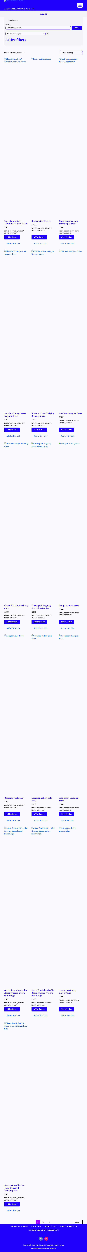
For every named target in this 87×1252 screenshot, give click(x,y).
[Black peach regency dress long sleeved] (71, 137)
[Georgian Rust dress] (16, 714)
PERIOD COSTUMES (10, 231)
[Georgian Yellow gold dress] (43, 714)
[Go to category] (47, 33)
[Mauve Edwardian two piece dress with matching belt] (16, 1101)
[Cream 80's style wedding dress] (16, 522)
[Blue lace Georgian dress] (71, 329)
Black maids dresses (41, 221)
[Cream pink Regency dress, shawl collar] (43, 522)
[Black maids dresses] (43, 137)
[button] (12, 243)
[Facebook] (41, 1239)
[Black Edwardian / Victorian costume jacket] (16, 137)
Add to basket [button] (12, 237)
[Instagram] (46, 1239)
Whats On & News (19, 1226)
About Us (36, 1226)
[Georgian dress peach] (71, 522)
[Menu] (80, 5)
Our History (50, 1226)
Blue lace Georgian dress (70, 413)
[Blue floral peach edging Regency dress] (43, 329)
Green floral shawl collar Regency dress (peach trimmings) (16, 993)
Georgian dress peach (69, 605)
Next (77, 1222)
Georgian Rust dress (13, 798)
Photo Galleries (68, 1226)
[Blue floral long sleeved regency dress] (16, 329)
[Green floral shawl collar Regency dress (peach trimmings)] (16, 906)
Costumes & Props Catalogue (43, 1230)
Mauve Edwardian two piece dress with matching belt (14, 1188)
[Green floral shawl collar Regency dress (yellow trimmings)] (43, 906)
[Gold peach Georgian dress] (71, 714)
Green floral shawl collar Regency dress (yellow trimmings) (43, 993)
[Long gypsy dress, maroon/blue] (71, 906)
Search (8, 25)
